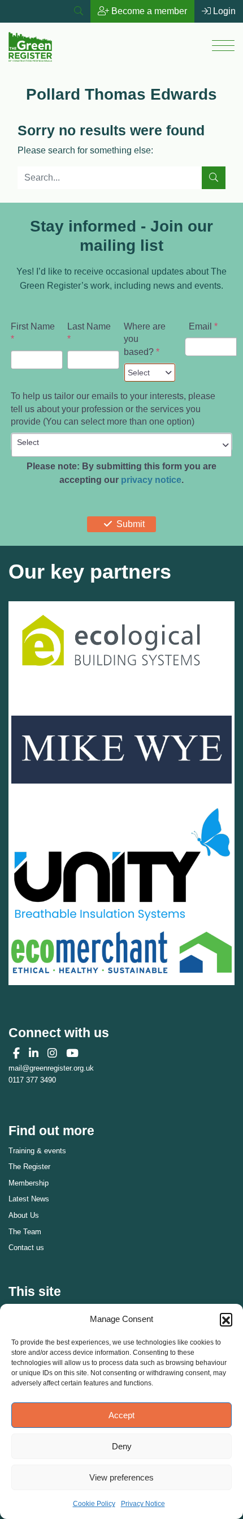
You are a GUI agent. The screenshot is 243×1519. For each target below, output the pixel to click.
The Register (29, 1166)
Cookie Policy (94, 1504)
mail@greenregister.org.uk (51, 1068)
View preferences (121, 1477)
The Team (24, 1231)
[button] (226, 1319)
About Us (23, 1215)
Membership (28, 1183)
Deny (122, 1446)
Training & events (37, 1150)
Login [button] (223, 11)
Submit (130, 524)
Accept (121, 1415)
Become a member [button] (148, 11)
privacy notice (151, 480)
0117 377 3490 (32, 1080)
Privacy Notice (143, 1504)
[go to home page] (30, 45)
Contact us (26, 1247)
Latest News (28, 1199)
